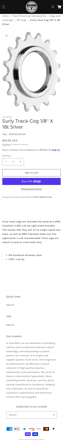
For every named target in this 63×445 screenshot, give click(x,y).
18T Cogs (21, 20)
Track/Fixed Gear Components (29, 16)
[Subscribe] (53, 414)
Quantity (6, 155)
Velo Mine (27, 439)
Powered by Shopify (37, 439)
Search (10, 304)
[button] (3, 7)
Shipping (6, 144)
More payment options (31, 189)
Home (5, 16)
